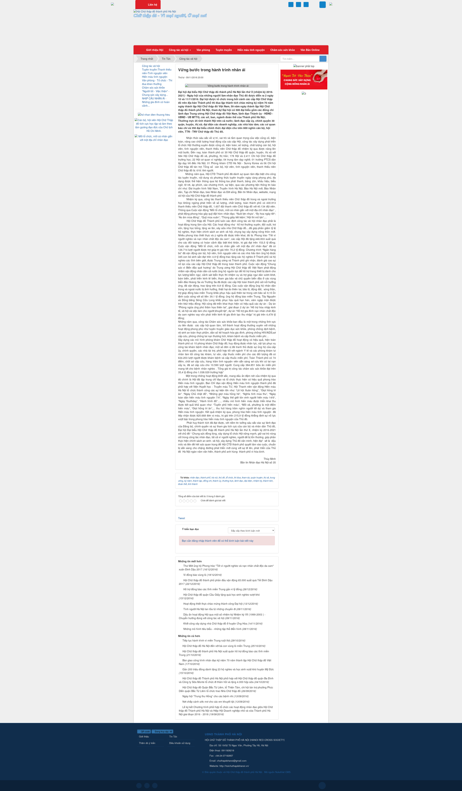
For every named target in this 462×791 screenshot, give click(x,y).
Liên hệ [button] (152, 4)
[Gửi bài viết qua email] (261, 77)
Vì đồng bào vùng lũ (194, 575)
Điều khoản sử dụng (179, 743)
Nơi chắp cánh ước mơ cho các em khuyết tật (208, 701)
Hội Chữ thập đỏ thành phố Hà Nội (244, 772)
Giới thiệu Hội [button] (154, 50)
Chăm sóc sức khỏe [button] (282, 50)
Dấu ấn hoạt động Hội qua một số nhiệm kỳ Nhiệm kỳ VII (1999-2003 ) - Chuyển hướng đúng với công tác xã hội (222, 616)
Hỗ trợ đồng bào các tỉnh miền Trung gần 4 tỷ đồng (212, 589)
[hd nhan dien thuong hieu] (154, 114)
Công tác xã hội (151, 66)
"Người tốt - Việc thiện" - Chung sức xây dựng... (155, 93)
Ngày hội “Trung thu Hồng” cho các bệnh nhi (207, 696)
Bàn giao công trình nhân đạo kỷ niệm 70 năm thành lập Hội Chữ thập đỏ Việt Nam (225, 662)
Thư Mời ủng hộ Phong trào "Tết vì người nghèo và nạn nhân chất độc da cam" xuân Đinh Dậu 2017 (226, 567)
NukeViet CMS (283, 772)
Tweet (181, 518)
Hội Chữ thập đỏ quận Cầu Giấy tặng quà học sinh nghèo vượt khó (221, 594)
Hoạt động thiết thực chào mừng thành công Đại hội (213, 603)
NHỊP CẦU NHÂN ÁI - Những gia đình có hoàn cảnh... (156, 102)
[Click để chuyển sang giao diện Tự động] (139, 785)
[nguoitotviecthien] (303, 79)
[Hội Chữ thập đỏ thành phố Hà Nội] (155, 11)
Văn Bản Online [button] (310, 50)
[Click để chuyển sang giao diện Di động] (155, 785)
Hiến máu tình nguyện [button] (251, 50)
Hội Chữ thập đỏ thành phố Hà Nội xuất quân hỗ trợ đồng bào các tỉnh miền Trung (224, 653)
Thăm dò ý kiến (147, 743)
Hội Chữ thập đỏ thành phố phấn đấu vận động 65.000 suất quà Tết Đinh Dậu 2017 (226, 582)
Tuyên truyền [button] (224, 50)
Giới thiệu (144, 736)
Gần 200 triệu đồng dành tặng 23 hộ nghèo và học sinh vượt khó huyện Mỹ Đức (228, 669)
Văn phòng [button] (203, 50)
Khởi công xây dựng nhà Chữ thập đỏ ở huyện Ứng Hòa (215, 623)
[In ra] (267, 77)
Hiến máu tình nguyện (154, 76)
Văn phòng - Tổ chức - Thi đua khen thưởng (157, 82)
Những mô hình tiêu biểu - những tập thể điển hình (212, 629)
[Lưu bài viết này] (273, 77)
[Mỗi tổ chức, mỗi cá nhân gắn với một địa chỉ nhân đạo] (154, 137)
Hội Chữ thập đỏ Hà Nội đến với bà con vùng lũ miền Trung (216, 646)
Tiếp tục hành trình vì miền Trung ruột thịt (206, 640)
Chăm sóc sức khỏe (153, 87)
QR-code (145, 731)
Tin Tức (173, 736)
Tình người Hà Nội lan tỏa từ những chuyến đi (209, 609)
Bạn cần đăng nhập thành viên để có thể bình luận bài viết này (217, 540)
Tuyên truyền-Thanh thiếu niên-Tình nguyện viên (156, 71)
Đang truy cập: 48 (163, 731)
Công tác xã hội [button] (179, 50)
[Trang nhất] (138, 49)
